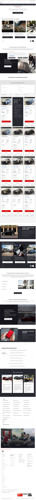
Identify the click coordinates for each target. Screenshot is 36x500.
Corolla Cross (3, 469)
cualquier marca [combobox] (4, 87)
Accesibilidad (32, 498)
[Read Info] (5, 116)
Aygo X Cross (3, 456)
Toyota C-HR (3, 466)
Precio (2, 89)
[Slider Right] (11, 101)
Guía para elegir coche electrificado (30, 458)
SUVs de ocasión (12, 461)
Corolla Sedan (4, 463)
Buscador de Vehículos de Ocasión (13, 458)
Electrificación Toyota (30, 456)
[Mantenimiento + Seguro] (7, 250)
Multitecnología (29, 463)
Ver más (3, 260)
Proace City (3, 480)
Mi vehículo (20, 456)
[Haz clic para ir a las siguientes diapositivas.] (33, 41)
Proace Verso (3, 479)
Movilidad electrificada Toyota (29, 465)
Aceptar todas (25, 57)
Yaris (2, 457)
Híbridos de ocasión (13, 459)
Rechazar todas (20, 57)
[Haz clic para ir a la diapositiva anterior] (31, 41)
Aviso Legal (18, 498)
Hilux (2, 476)
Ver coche (6, 121)
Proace (3, 483)
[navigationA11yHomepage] (1, 2)
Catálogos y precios (4, 486)
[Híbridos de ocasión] (7, 26)
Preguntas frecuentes (21, 461)
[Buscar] (29, 2)
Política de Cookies (28, 498)
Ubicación (19, 89)
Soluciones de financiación (12, 465)
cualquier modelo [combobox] (21, 87)
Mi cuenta (32, 2)
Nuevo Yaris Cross (4, 460)
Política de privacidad (22, 498)
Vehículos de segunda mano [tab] (4, 353)
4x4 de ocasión (12, 463)
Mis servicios (20, 458)
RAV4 (2, 470)
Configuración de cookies (12, 57)
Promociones (3, 485)
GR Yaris (3, 459)
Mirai (2, 473)
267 (21, 219)
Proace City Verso (4, 477)
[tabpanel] (22, 358)
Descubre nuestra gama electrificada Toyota (30, 461)
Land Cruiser (3, 474)
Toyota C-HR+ (3, 467)
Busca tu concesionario (32, 0)
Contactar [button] (6, 123)
